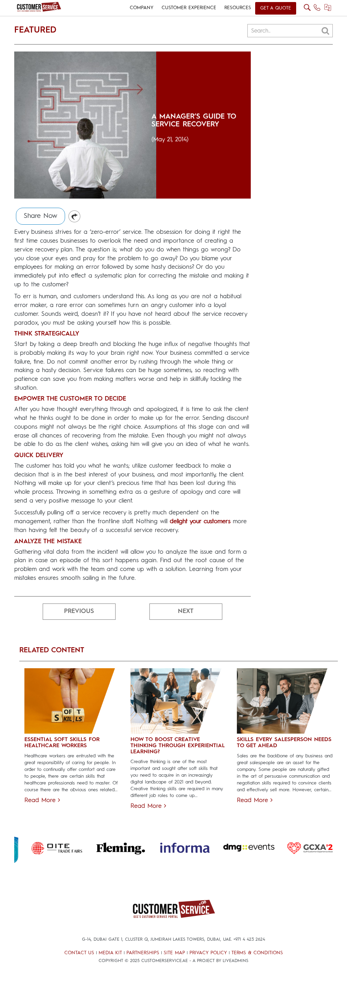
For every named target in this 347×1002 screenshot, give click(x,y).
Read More (41, 800)
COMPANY (142, 7)
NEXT (185, 611)
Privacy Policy (208, 952)
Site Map (174, 952)
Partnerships (142, 952)
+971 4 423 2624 (249, 939)
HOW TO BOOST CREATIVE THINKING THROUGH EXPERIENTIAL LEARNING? (177, 745)
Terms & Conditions (257, 952)
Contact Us (79, 952)
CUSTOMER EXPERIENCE (189, 7)
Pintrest (74, 216)
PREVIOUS (79, 611)
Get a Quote (275, 8)
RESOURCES (237, 7)
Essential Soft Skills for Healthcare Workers (62, 743)
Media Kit (110, 952)
